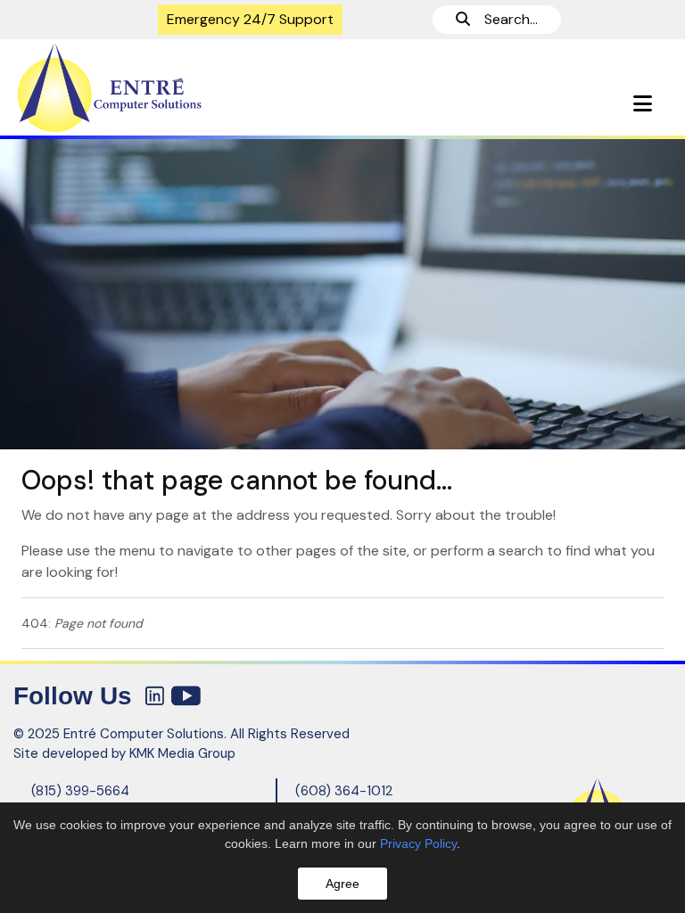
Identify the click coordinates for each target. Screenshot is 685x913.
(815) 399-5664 (80, 791)
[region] (342, 293)
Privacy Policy (418, 843)
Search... (504, 19)
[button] (642, 103)
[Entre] (171, 88)
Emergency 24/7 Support (250, 19)
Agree (342, 883)
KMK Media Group (182, 753)
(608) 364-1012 (343, 791)
